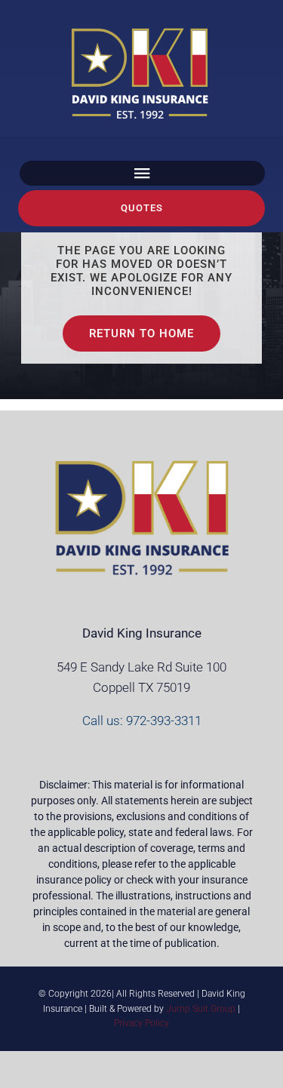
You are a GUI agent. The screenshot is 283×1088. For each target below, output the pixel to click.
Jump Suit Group (200, 1008)
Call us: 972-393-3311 (141, 720)
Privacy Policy (141, 1023)
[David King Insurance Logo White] (141, 30)
